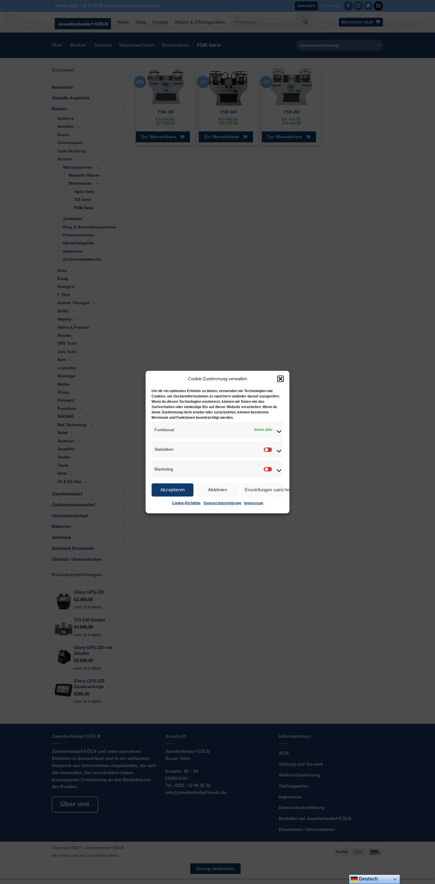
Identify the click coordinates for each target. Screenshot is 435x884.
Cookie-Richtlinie (186, 503)
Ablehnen (217, 489)
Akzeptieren (172, 489)
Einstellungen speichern (264, 489)
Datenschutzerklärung (222, 503)
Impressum (253, 503)
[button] (280, 378)
